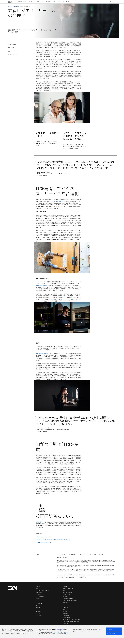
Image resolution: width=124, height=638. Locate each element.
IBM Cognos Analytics (41, 353)
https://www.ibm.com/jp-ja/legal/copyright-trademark (71, 562)
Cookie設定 (60, 629)
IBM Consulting (60, 201)
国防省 (40, 522)
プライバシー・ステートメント (61, 632)
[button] (113, 1)
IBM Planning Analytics (41, 285)
